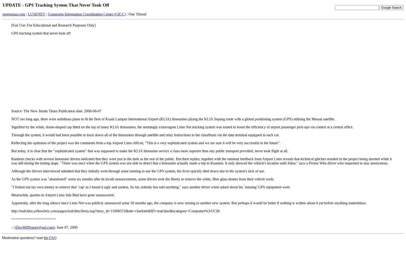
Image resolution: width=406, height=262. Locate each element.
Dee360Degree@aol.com (35, 227)
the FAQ (50, 238)
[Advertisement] (203, 72)
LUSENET (36, 14)
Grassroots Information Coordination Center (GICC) (87, 14)
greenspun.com (14, 14)
